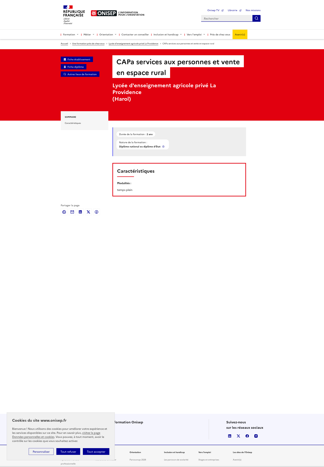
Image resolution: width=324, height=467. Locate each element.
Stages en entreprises (208, 459)
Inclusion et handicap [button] (166, 34)
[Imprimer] (64, 212)
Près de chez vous (220, 34)
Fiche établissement (79, 59)
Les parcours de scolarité (176, 459)
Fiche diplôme (76, 66)
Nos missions (253, 10)
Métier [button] (87, 34)
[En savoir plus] (163, 146)
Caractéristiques (73, 122)
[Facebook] (96, 212)
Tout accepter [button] (96, 451)
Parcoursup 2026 (138, 459)
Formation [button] (69, 34)
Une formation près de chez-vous (88, 43)
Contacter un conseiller (135, 34)
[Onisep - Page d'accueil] (104, 13)
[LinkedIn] (80, 212)
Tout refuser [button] (68, 451)
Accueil (64, 43)
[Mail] (72, 212)
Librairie (233, 10)
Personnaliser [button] (41, 451)
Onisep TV (213, 10)
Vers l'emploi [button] (194, 34)
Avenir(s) (240, 34)
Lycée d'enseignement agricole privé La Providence (133, 43)
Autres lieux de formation (82, 74)
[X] (88, 212)
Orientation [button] (106, 34)
